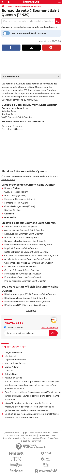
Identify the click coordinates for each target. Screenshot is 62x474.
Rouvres (8, 210)
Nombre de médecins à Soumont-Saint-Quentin (28, 244)
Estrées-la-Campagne (15, 199)
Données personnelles (46, 435)
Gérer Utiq (27, 438)
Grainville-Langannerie (15, 206)
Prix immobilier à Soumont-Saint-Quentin (25, 281)
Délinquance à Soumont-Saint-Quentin (23, 234)
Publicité (46, 433)
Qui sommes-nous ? (12, 433)
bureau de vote (14, 93)
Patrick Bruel (11, 374)
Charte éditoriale (35, 433)
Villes (9, 6)
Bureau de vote (22, 6)
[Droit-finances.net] (46, 459)
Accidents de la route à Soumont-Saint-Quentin (27, 259)
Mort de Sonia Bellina (15, 363)
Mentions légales (39, 438)
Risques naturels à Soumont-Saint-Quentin (25, 241)
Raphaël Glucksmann (15, 359)
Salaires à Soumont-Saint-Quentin (21, 226)
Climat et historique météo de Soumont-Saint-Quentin (31, 255)
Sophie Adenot (12, 367)
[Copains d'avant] (16, 465)
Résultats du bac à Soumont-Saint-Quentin (25, 298)
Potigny (8, 188)
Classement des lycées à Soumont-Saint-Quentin (28, 263)
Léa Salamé (10, 356)
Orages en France (13, 352)
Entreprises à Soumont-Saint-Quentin (23, 277)
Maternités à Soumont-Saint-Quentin (22, 273)
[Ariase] (16, 470)
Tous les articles (13, 435)
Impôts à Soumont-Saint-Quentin (21, 248)
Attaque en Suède (13, 377)
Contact (55, 433)
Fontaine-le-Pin (12, 203)
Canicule (9, 370)
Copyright (31, 310)
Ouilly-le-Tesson (12, 192)
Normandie (10, 217)
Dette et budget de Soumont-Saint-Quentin (26, 252)
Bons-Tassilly (11, 195)
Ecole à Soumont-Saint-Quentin (20, 266)
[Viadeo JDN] (46, 465)
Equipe (24, 433)
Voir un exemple (50, 327)
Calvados (36, 6)
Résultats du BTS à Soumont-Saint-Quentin (25, 305)
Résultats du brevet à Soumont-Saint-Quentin (27, 301)
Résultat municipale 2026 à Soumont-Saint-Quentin (30, 294)
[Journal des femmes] (16, 453)
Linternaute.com (14, 327)
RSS (22, 435)
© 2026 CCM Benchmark (31, 441)
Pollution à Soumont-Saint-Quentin (21, 237)
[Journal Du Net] (16, 459)
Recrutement (31, 435)
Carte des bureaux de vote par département (35, 27)
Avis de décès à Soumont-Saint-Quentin (24, 230)
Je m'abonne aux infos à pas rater (28, 33)
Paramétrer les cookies (12, 438)
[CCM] (46, 453)
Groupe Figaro (53, 438)
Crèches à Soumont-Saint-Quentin (21, 270)
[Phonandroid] (46, 471)
